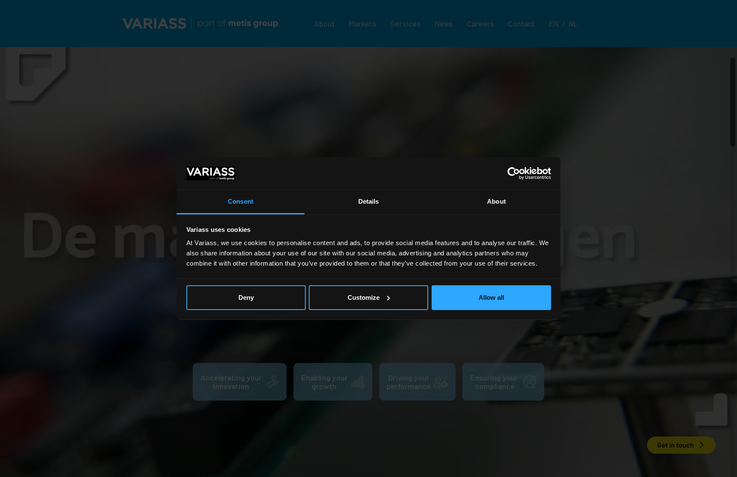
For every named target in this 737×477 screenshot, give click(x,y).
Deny (246, 297)
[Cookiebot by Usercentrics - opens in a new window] (513, 173)
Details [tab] (368, 201)
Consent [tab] (240, 201)
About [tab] (496, 201)
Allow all (491, 297)
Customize (364, 297)
